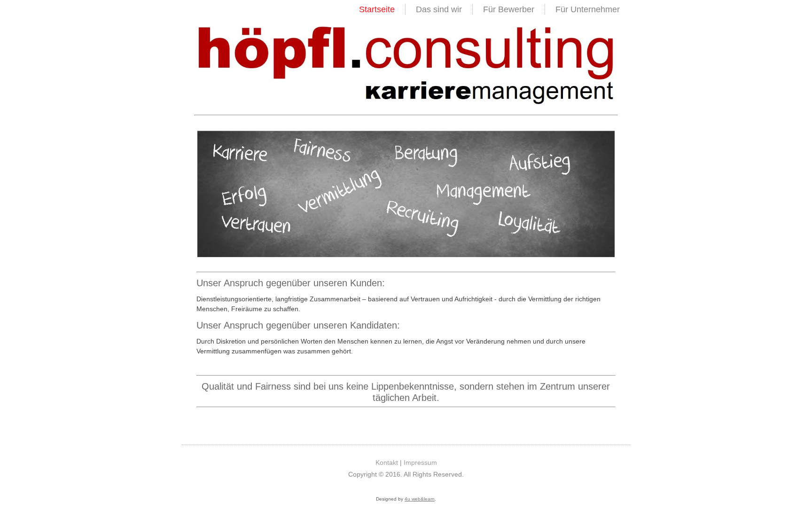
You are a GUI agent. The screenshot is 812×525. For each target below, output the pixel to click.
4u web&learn (420, 498)
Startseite (377, 9)
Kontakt (386, 462)
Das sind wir (439, 9)
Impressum (420, 462)
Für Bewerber (508, 9)
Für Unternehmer (587, 9)
